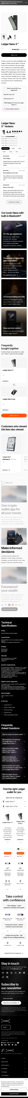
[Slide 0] (3, 37)
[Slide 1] (9, 37)
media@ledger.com (16, 969)
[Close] (26, 1079)
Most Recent (5, 148)
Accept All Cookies (14, 1094)
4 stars (19, 148)
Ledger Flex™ (7, 457)
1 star (16, 151)
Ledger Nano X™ (8, 370)
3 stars (4, 151)
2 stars (10, 151)
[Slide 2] (14, 37)
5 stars (13, 148)
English (5, 1027)
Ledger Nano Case (9, 399)
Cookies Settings (14, 1089)
